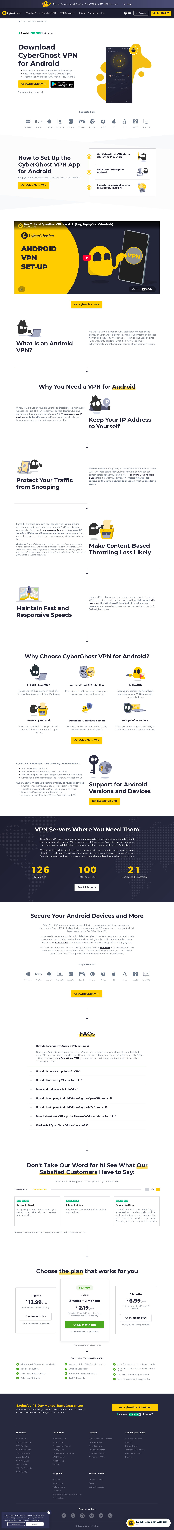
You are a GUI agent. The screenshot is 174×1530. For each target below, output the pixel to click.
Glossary (56, 1464)
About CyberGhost (133, 1439)
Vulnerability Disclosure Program (67, 1494)
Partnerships (58, 1498)
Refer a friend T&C (133, 1453)
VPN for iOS (21, 1472)
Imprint (128, 1457)
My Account (141, 13)
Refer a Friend (59, 1487)
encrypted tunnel (54, 530)
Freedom (57, 1491)
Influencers (58, 1483)
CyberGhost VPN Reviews (100, 1439)
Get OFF (163, 13)
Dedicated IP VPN (97, 1453)
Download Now (96, 1446)
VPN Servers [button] (66, 13)
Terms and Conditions (134, 1450)
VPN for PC (21, 1439)
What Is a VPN (59, 1439)
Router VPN (21, 1464)
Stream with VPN (97, 1457)
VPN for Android (23, 1450)
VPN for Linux (22, 1461)
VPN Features (59, 1457)
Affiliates (56, 1479)
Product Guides (96, 1479)
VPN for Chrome (23, 1442)
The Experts (21, 1189)
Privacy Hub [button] (93, 13)
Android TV (61, 942)
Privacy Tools (58, 1450)
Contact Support (96, 1487)
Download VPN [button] (49, 13)
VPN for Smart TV (24, 1468)
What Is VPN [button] (32, 13)
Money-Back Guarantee (63, 1453)
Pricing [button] (82, 13)
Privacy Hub (58, 1442)
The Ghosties (39, 1189)
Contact (128, 1442)
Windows (105, 947)
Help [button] (102, 13)
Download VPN (28, 22)
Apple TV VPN (22, 1457)
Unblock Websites (97, 1450)
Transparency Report (62, 1446)
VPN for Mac (22, 1446)
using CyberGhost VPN (66, 1058)
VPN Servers (58, 1461)
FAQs (91, 1483)
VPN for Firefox (23, 1453)
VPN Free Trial (95, 1442)
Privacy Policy (131, 1446)
